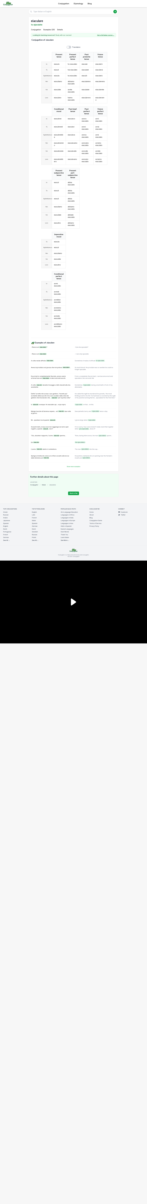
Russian (5, 515)
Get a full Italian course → (105, 35)
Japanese (6, 520)
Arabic (5, 518)
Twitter (123, 515)
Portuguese (7, 532)
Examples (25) (49, 30)
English (5, 526)
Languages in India (67, 518)
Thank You (64, 535)
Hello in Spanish (66, 526)
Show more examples (73, 466)
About (91, 515)
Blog (90, 3)
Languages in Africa (67, 515)
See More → (65, 540)
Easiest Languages (67, 529)
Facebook (124, 512)
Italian (44, 485)
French (5, 535)
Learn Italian (65, 537)
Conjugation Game (95, 520)
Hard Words (65, 532)
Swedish (35, 532)
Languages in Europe (68, 520)
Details (60, 30)
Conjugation (63, 3)
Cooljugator (34, 485)
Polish (34, 537)
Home (91, 512)
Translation (76, 47)
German (6, 537)
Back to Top (73, 493)
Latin (33, 515)
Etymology (78, 3)
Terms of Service (95, 523)
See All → (6, 540)
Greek (5, 512)
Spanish (6, 523)
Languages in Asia (67, 523)
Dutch (5, 529)
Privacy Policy (94, 526)
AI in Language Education (69, 512)
